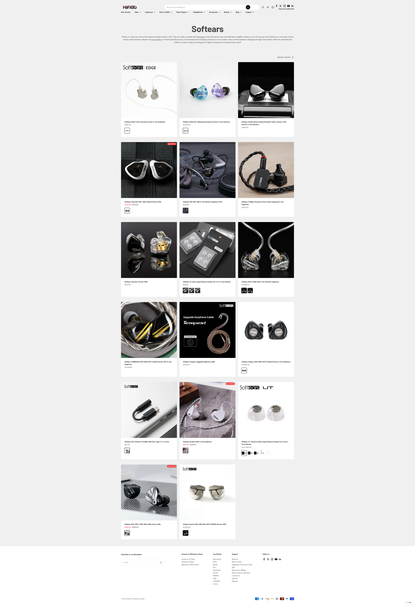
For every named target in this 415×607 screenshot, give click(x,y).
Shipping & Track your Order (242, 565)
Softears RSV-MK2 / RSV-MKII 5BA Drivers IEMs (142, 524)
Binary (215, 565)
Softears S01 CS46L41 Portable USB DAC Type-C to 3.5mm (146, 442)
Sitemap (235, 581)
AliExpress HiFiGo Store (190, 565)
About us (235, 559)
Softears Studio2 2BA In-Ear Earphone (197, 442)
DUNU (215, 573)
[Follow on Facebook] (276, 5)
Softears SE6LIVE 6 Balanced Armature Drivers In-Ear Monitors (206, 122)
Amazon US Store (188, 559)
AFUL (215, 562)
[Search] (248, 7)
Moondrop (200, 37)
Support (249, 12)
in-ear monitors (156, 40)
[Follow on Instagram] (284, 5)
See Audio (216, 570)
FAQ (233, 567)
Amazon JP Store (188, 562)
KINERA (216, 576)
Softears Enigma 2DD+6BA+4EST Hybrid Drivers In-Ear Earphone (266, 362)
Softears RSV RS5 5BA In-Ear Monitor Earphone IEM (202, 202)
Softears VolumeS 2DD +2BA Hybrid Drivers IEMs (142, 202)
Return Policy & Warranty (241, 573)
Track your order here (286, 9)
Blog (237, 12)
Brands (226, 12)
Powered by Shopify (138, 599)
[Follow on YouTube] (288, 5)
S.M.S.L (215, 584)
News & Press (237, 562)
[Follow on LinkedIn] (292, 5)
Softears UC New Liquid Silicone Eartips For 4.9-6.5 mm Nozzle (206, 282)
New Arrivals (125, 12)
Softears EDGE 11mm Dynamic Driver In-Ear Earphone (144, 122)
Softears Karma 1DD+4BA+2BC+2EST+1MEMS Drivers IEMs (204, 524)
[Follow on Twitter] (280, 5)
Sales (137, 12)
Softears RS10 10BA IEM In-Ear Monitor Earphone (260, 282)
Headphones (198, 12)
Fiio (214, 567)
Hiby (214, 578)
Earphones (149, 12)
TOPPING (216, 581)
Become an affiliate (239, 570)
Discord (234, 578)
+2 (268, 453)
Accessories (213, 12)
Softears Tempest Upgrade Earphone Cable (199, 362)
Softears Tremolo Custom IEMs (136, 282)
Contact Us (236, 576)
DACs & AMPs (164, 12)
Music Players (181, 12)
